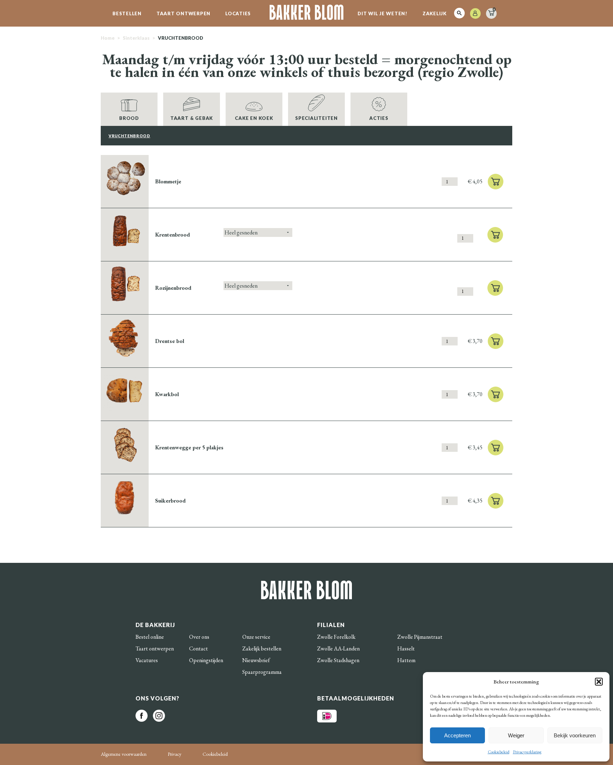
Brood (129, 118)
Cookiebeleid (498, 752)
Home (108, 38)
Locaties (238, 13)
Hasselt (406, 648)
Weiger (516, 735)
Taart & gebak (191, 118)
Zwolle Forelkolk (336, 637)
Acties (378, 118)
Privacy (174, 754)
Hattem (406, 660)
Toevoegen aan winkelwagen (495, 181)
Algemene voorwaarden (124, 754)
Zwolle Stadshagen (338, 660)
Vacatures (147, 660)
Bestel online (150, 637)
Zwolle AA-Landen (338, 648)
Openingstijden (206, 660)
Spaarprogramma (262, 672)
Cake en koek (254, 118)
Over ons (199, 637)
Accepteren (457, 735)
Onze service (256, 637)
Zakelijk (435, 13)
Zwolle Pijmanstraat (419, 637)
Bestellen (127, 13)
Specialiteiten (316, 118)
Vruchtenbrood (129, 135)
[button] (598, 681)
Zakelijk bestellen (261, 648)
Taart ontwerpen (183, 13)
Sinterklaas (136, 38)
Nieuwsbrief (256, 660)
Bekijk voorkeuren (575, 735)
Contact (198, 648)
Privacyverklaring (527, 752)
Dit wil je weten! (383, 13)
